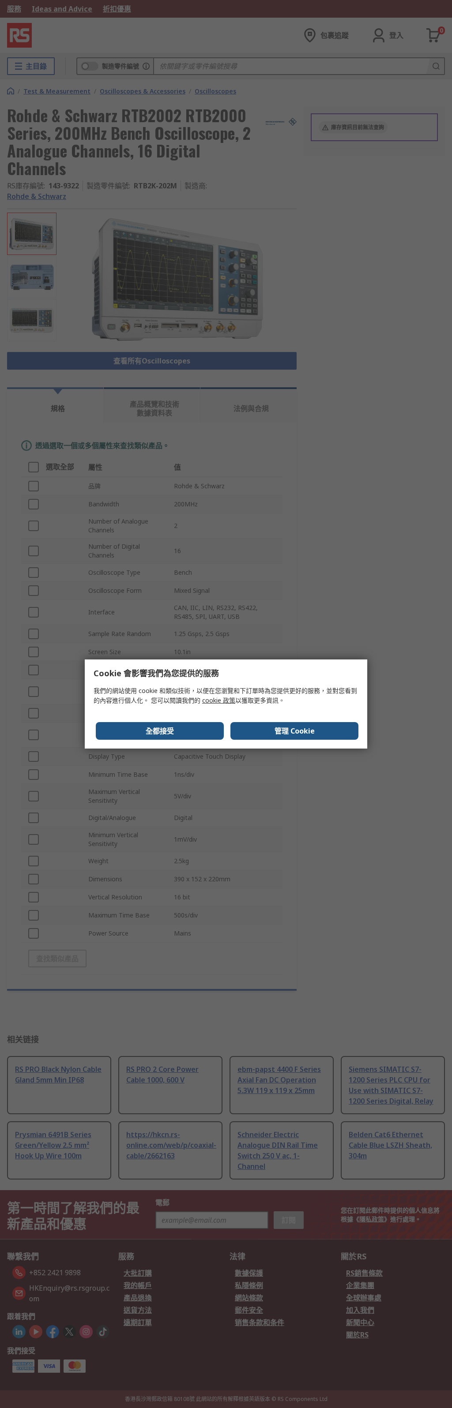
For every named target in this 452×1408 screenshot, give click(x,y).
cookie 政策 (218, 700)
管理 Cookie (295, 731)
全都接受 (160, 731)
